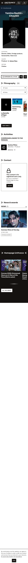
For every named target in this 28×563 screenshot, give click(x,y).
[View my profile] (24, 3)
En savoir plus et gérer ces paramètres (11, 556)
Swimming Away (16, 108)
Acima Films (13, 61)
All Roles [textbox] (5, 92)
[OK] (14, 560)
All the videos (6, 290)
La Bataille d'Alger (5, 114)
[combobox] (14, 88)
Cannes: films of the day (10, 230)
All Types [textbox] (5, 88)
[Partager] (21, 76)
